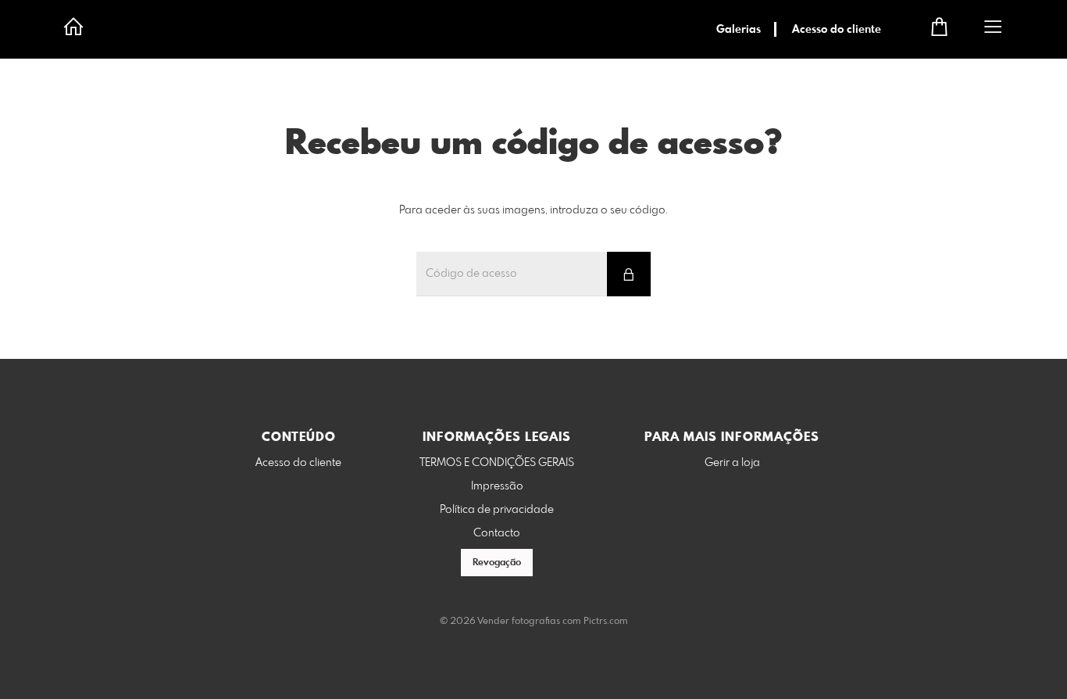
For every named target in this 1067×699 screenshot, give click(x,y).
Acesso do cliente (836, 29)
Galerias (738, 29)
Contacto (496, 533)
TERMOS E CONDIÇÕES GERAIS (496, 462)
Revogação (497, 563)
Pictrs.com (605, 621)
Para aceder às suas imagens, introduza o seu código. (533, 210)
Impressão (497, 486)
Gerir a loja (732, 462)
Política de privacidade (497, 509)
